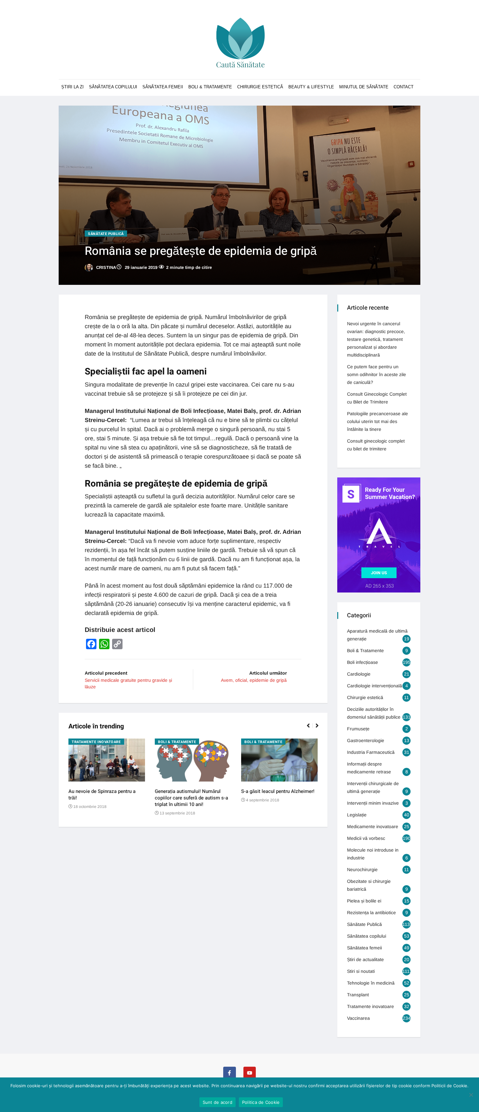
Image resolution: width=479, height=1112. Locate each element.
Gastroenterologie (365, 740)
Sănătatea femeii (162, 86)
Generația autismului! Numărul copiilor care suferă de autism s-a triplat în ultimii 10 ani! (191, 798)
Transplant (358, 994)
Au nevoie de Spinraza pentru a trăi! (102, 794)
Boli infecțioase (362, 662)
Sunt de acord (217, 1102)
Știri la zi (72, 86)
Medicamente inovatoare (372, 826)
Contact (404, 86)
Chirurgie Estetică (260, 86)
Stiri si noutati (361, 971)
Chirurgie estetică (365, 697)
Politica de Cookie (261, 1102)
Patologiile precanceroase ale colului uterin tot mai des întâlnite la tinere (377, 421)
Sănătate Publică (106, 234)
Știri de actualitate (365, 959)
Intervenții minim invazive (373, 803)
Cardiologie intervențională (374, 685)
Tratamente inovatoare (96, 742)
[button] (311, 729)
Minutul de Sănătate (363, 86)
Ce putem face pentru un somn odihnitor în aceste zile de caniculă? (376, 374)
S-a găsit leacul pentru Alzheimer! (277, 791)
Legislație (357, 814)
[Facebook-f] (229, 1073)
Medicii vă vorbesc (366, 838)
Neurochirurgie (362, 869)
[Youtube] (249, 1073)
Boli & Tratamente (210, 86)
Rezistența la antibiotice (371, 912)
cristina (105, 267)
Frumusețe (358, 728)
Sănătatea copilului (113, 86)
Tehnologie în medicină (371, 983)
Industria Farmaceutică (371, 752)
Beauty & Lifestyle (311, 86)
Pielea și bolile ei (364, 900)
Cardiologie (358, 674)
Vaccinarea (358, 1018)
